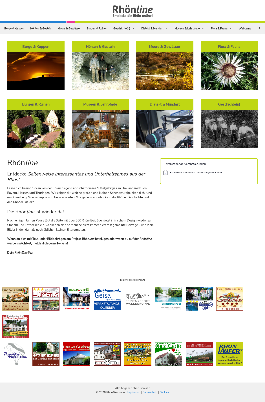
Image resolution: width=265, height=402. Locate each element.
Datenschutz (150, 392)
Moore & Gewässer (69, 28)
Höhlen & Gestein (41, 28)
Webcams (245, 28)
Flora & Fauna (219, 28)
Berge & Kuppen (14, 28)
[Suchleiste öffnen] (259, 28)
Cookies (164, 392)
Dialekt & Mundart (152, 28)
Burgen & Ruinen (97, 28)
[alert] (209, 172)
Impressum (134, 392)
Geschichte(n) (121, 28)
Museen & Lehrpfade (187, 28)
